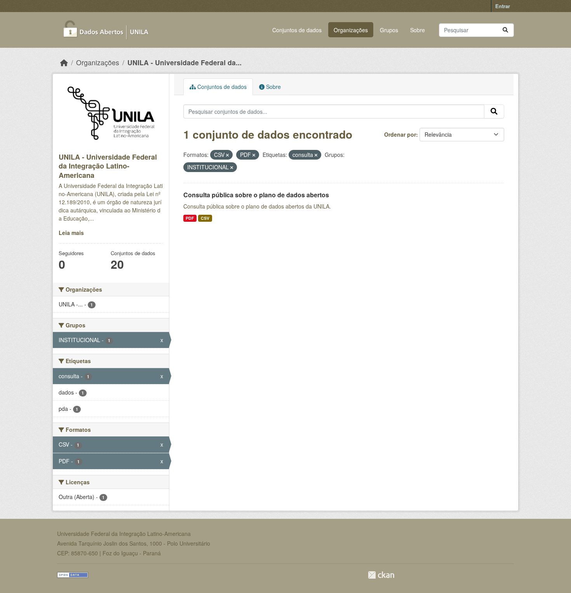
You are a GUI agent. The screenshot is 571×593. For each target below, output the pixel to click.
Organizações (351, 30)
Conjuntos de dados (297, 30)
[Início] (64, 62)
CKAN (381, 575)
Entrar (502, 6)
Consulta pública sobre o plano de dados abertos (256, 194)
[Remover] (227, 155)
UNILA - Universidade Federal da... (184, 62)
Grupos (389, 30)
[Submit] (505, 30)
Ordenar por (400, 134)
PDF (190, 218)
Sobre (417, 30)
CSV (205, 218)
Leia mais (71, 233)
